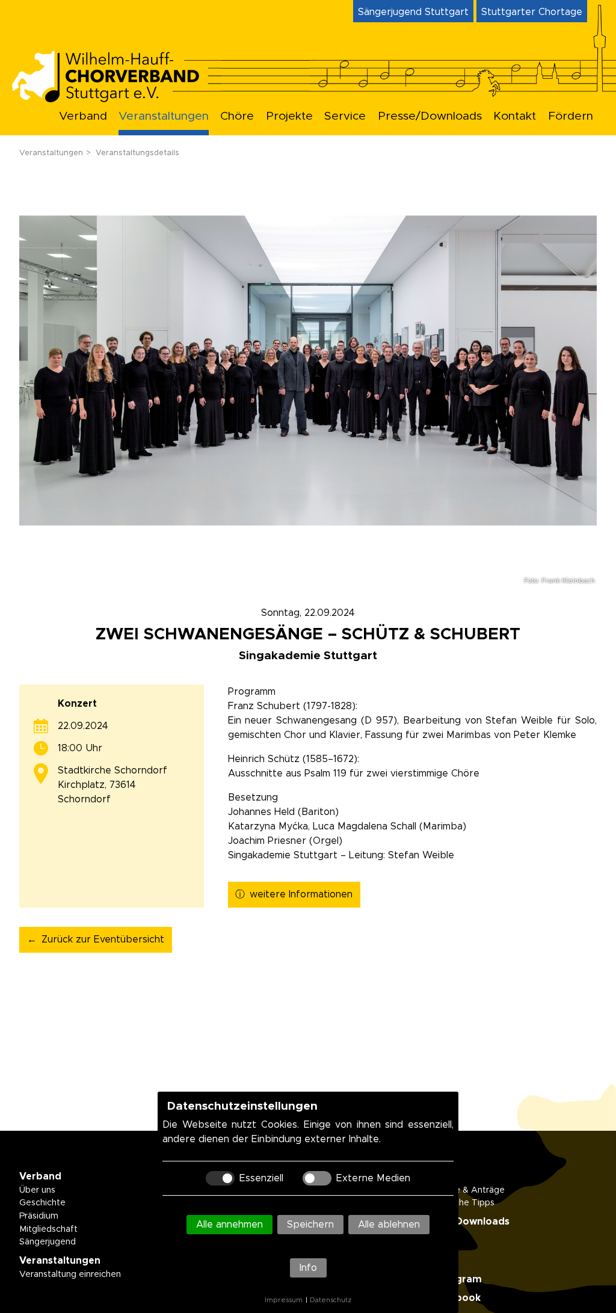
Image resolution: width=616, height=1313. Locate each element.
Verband (83, 116)
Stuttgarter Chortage (531, 12)
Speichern (310, 1224)
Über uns (37, 1190)
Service (345, 116)
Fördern (570, 116)
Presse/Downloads (430, 116)
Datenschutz (330, 1300)
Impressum (284, 1300)
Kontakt (514, 116)
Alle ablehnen (389, 1224)
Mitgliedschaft (48, 1229)
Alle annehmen (229, 1224)
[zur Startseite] (115, 98)
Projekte (289, 116)
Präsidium (38, 1216)
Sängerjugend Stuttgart (413, 12)
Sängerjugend (47, 1242)
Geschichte (42, 1203)
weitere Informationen (301, 894)
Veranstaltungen (164, 116)
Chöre (237, 116)
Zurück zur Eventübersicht (103, 939)
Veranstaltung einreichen (70, 1274)
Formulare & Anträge (462, 1190)
